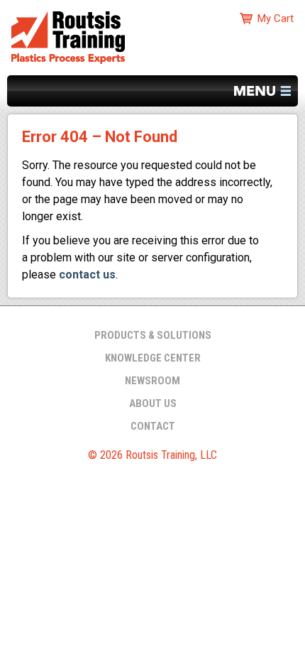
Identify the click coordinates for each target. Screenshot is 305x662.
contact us (87, 274)
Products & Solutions (152, 335)
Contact (153, 426)
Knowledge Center (153, 358)
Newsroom (152, 380)
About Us (153, 403)
